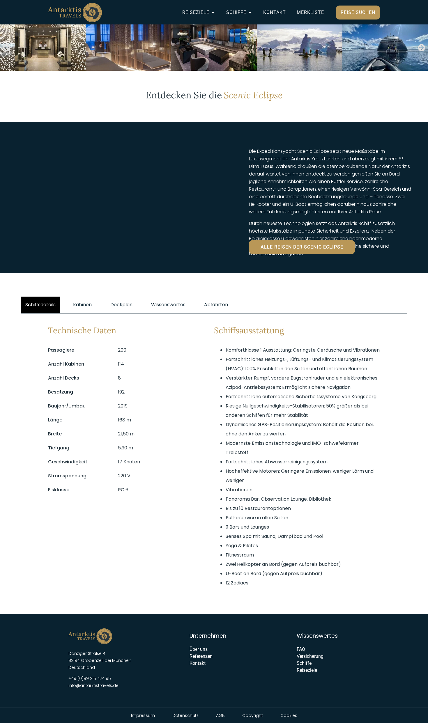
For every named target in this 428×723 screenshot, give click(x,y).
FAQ (301, 649)
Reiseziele (307, 670)
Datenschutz (185, 715)
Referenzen (201, 656)
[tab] (40, 305)
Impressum (143, 715)
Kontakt (198, 663)
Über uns (199, 649)
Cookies (288, 715)
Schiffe (304, 663)
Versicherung (310, 656)
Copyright (252, 715)
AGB (220, 715)
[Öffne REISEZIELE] (213, 12)
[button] (6, 47)
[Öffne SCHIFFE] (250, 12)
